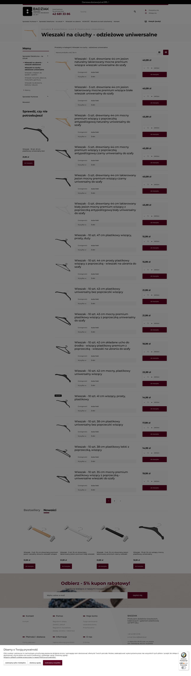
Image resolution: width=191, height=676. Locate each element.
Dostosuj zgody (35, 663)
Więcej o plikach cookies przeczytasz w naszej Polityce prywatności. (30, 657)
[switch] (183, 667)
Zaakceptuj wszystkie (52, 663)
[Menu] (187, 652)
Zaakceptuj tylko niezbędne (15, 663)
